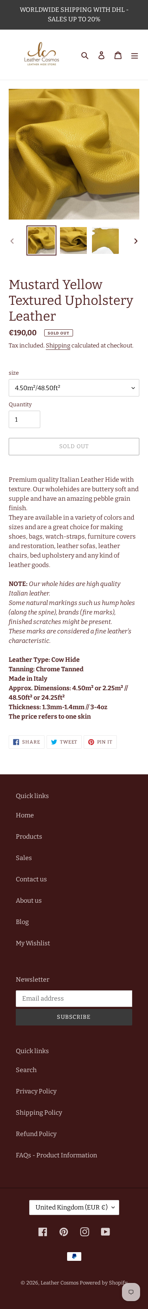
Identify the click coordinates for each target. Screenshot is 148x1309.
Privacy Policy (36, 1091)
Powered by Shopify (103, 1283)
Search (26, 1070)
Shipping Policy (39, 1112)
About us (29, 900)
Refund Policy (36, 1134)
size (14, 373)
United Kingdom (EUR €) (72, 1207)
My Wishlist (33, 943)
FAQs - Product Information (56, 1155)
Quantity (20, 404)
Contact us (31, 879)
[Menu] (134, 55)
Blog (22, 922)
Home (25, 815)
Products (29, 836)
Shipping (58, 345)
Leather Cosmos (60, 1283)
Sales (24, 858)
